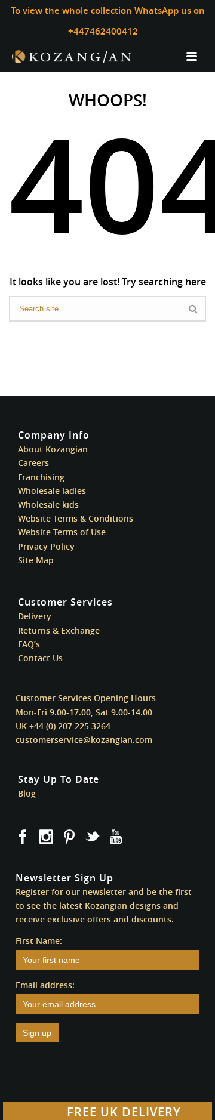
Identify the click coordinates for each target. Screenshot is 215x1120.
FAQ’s (29, 644)
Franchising (41, 477)
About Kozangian (53, 449)
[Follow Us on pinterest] (69, 837)
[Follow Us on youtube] (116, 837)
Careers (33, 462)
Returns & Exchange (59, 630)
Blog (27, 793)
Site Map (36, 560)
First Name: (39, 940)
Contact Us (40, 658)
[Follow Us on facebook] (23, 837)
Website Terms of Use (62, 532)
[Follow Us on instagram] (46, 837)
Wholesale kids (48, 504)
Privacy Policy (46, 546)
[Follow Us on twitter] (92, 837)
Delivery (34, 616)
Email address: (45, 985)
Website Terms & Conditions (75, 518)
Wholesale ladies (52, 490)
